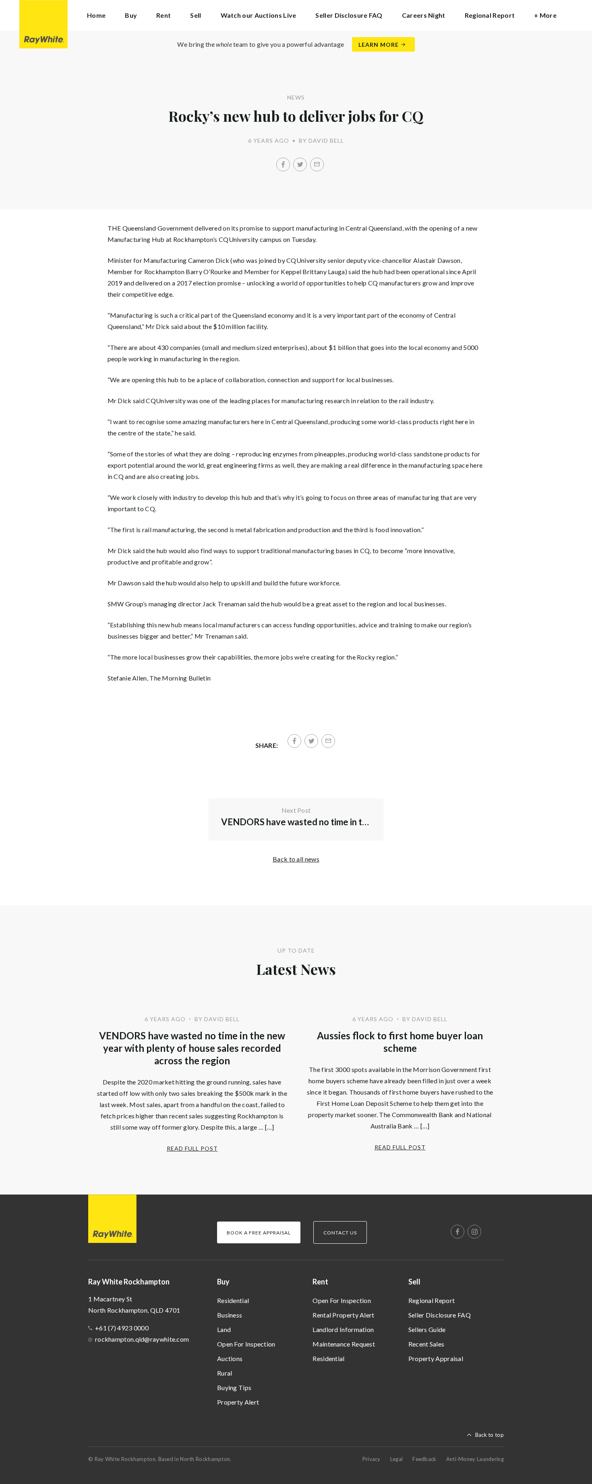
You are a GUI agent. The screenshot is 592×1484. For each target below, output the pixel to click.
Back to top (489, 1435)
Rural (224, 1373)
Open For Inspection (246, 1344)
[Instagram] (474, 1231)
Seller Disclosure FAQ (348, 15)
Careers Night (423, 15)
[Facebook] (283, 164)
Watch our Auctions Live (258, 15)
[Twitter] (300, 164)
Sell (414, 1281)
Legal (396, 1459)
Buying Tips (234, 1387)
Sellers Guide (427, 1329)
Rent (320, 1281)
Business (229, 1315)
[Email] (317, 164)
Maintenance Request (344, 1344)
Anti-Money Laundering (475, 1459)
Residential (233, 1300)
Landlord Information (343, 1329)
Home (96, 15)
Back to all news (296, 859)
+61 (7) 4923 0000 (122, 1328)
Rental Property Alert (343, 1315)
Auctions (229, 1358)
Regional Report (490, 15)
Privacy (371, 1459)
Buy (223, 1281)
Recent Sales (426, 1344)
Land (224, 1329)
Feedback (424, 1459)
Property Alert (238, 1402)
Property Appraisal (435, 1358)
